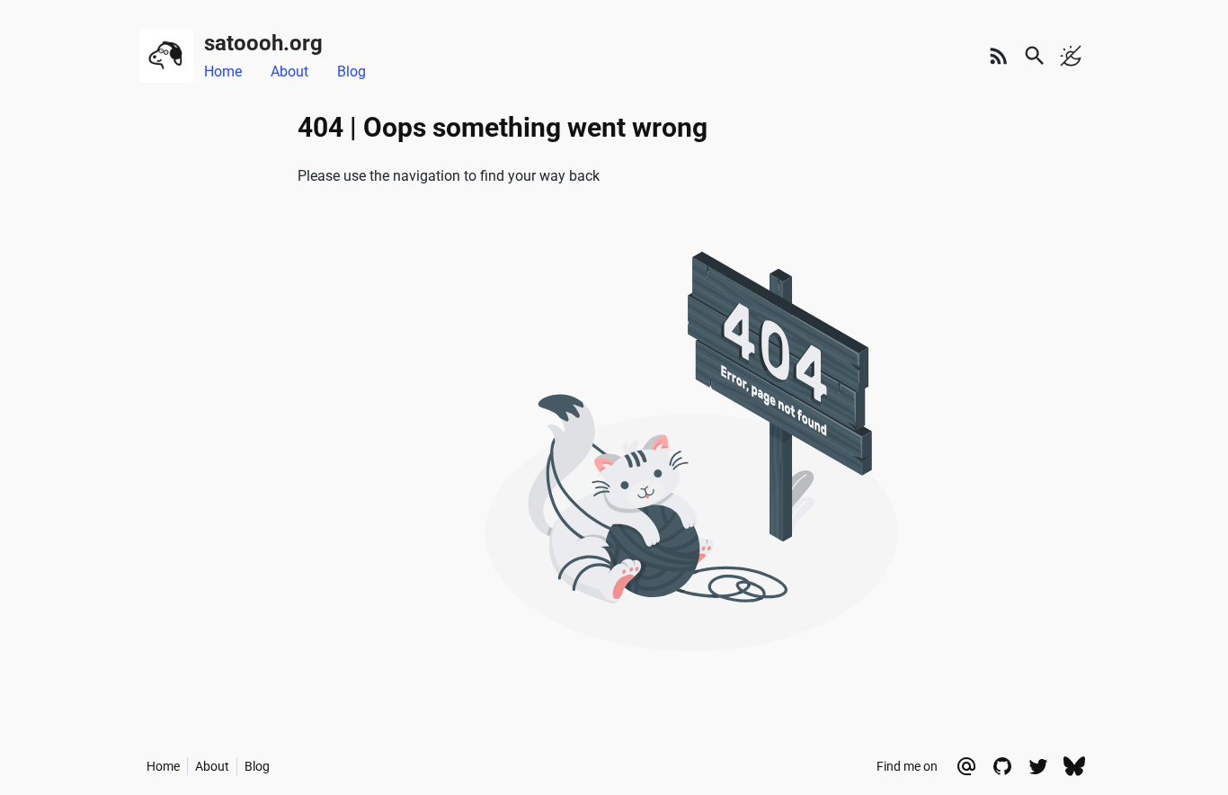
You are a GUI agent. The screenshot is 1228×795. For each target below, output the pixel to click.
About (289, 71)
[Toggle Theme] (1071, 56)
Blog (351, 71)
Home (223, 71)
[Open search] (1035, 56)
